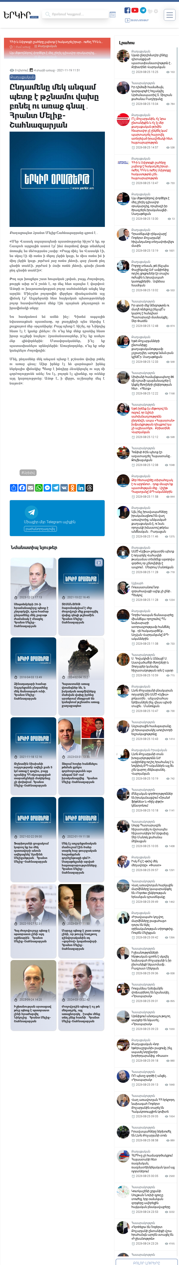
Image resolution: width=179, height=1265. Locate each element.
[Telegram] (143, 10)
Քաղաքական (47, 46)
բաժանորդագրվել (40, 529)
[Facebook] (127, 10)
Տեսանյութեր (140, 20)
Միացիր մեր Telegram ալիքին (50, 522)
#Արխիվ (28, 473)
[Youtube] (134, 10)
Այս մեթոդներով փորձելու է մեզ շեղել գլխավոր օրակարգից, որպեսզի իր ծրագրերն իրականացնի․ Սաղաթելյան (52, 42)
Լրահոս (126, 42)
